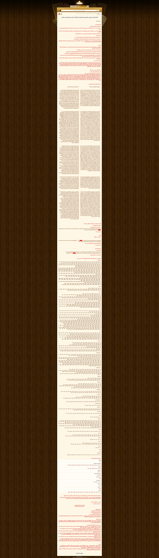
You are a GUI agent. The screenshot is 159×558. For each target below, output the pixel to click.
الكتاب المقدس (74, 6)
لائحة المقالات (98, 13)
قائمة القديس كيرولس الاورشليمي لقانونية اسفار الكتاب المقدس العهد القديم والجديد (86, 13)
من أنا (81, 556)
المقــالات (82, 6)
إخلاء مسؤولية (78, 556)
